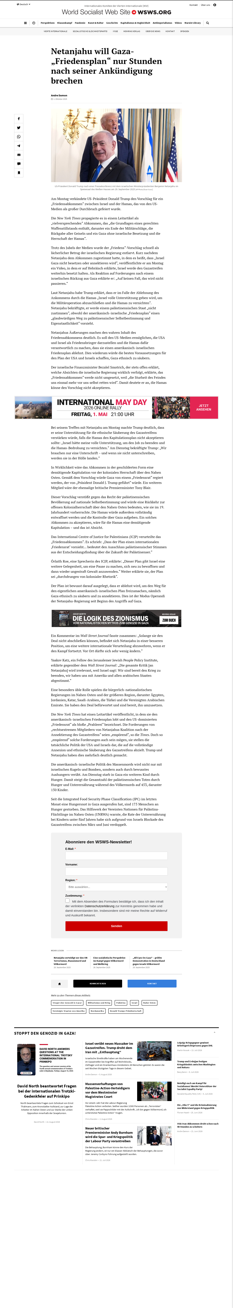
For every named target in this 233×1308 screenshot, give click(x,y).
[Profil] (214, 5)
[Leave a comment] (18, 163)
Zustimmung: (74, 895)
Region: (70, 880)
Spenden (184, 31)
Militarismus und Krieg (99, 1002)
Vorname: (71, 864)
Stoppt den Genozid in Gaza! (67, 1002)
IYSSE (115, 31)
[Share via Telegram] (18, 145)
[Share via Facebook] (18, 118)
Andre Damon (59, 95)
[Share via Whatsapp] (18, 136)
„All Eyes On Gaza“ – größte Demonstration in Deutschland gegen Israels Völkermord (149, 961)
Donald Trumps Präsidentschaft (126, 1011)
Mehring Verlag (131, 31)
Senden (116, 926)
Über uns (205, 4)
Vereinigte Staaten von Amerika (69, 1011)
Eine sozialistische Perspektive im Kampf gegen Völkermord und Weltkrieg (109, 961)
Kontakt (194, 4)
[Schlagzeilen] (34, 24)
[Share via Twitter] (18, 127)
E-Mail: (69, 849)
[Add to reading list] (18, 172)
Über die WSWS (153, 31)
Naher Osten (149, 1002)
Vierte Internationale (55, 31)
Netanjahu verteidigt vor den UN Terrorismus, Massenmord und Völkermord (70, 961)
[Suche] (207, 24)
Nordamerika (97, 1011)
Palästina (120, 1002)
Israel (134, 1002)
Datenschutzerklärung (99, 906)
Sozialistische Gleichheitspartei (90, 31)
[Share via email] (18, 154)
